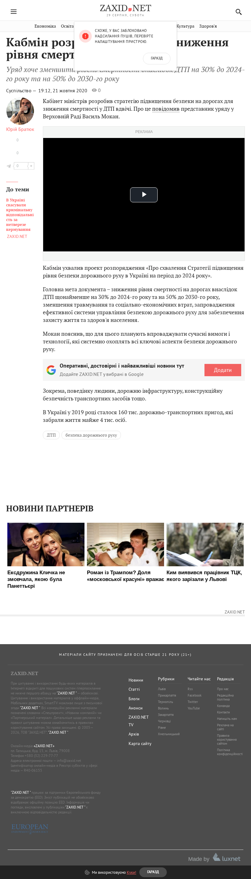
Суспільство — (21, 90)
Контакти (223, 712)
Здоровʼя (208, 26)
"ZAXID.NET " (67, 693)
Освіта (67, 26)
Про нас (223, 689)
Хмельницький (169, 734)
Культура (185, 26)
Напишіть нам (227, 719)
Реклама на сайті (225, 727)
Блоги (134, 698)
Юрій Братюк (20, 129)
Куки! (131, 872)
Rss (190, 689)
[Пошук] (237, 12)
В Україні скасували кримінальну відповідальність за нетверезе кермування (20, 215)
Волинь (163, 708)
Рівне (162, 727)
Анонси (136, 708)
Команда (223, 706)
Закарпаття (166, 715)
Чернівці (164, 721)
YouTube (194, 708)
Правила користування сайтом (227, 739)
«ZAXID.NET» (44, 745)
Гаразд (157, 58)
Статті (134, 689)
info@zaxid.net (69, 760)
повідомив (166, 108)
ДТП (51, 435)
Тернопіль (165, 702)
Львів (162, 689)
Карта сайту (140, 743)
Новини (136, 680)
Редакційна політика (225, 697)
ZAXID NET (125, 8)
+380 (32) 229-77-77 (41, 755)
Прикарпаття (167, 695)
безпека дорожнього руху (91, 435)
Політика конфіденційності (230, 752)
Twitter (193, 702)
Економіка (45, 26)
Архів (134, 734)
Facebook (194, 695)
